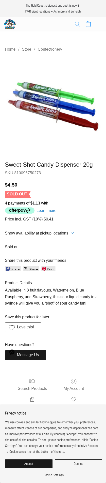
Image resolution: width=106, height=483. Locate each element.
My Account (74, 388)
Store (26, 49)
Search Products (32, 388)
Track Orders (32, 406)
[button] (10, 24)
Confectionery (50, 49)
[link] (53, 473)
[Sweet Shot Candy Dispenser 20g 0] (53, 105)
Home (10, 49)
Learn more (46, 210)
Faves (73, 406)
